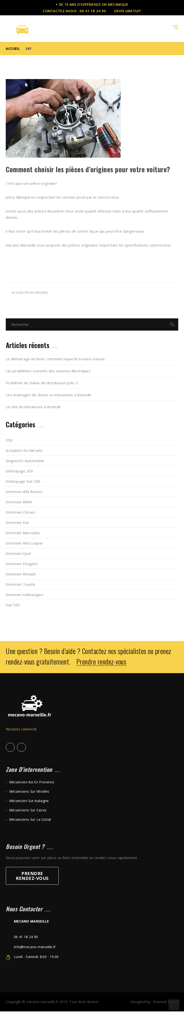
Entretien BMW (19, 501)
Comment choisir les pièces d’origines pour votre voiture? (88, 169)
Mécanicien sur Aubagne (29, 800)
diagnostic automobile (25, 460)
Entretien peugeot (22, 563)
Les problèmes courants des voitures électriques (48, 370)
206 (9, 440)
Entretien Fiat (17, 522)
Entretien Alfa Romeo (24, 491)
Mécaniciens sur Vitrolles (29, 791)
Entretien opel (18, 553)
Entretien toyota (20, 584)
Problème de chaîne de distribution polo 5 (42, 382)
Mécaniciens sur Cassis (28, 810)
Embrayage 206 (19, 471)
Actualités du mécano (30, 293)
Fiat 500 (13, 604)
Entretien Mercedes (23, 532)
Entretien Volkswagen (24, 594)
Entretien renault (21, 574)
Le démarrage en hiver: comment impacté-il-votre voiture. (56, 358)
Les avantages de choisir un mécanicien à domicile (48, 394)
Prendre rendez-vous (101, 662)
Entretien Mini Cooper (24, 543)
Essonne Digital (165, 1001)
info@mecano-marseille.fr (35, 947)
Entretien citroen (20, 512)
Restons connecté (22, 729)
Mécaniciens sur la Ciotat (30, 819)
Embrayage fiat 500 (23, 481)
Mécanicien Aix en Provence (31, 782)
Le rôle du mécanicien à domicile (33, 406)
